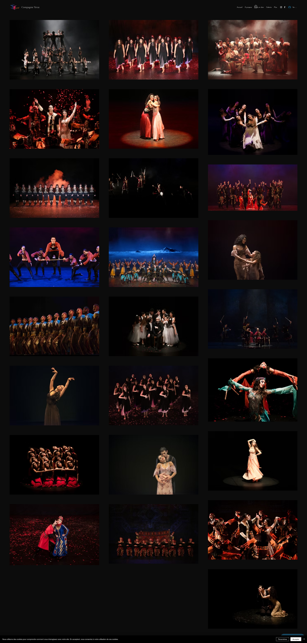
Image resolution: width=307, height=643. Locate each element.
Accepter (295, 639)
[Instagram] (281, 7)
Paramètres (282, 639)
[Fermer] (304, 639)
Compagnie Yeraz (30, 7)
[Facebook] (284, 7)
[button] (255, 6)
